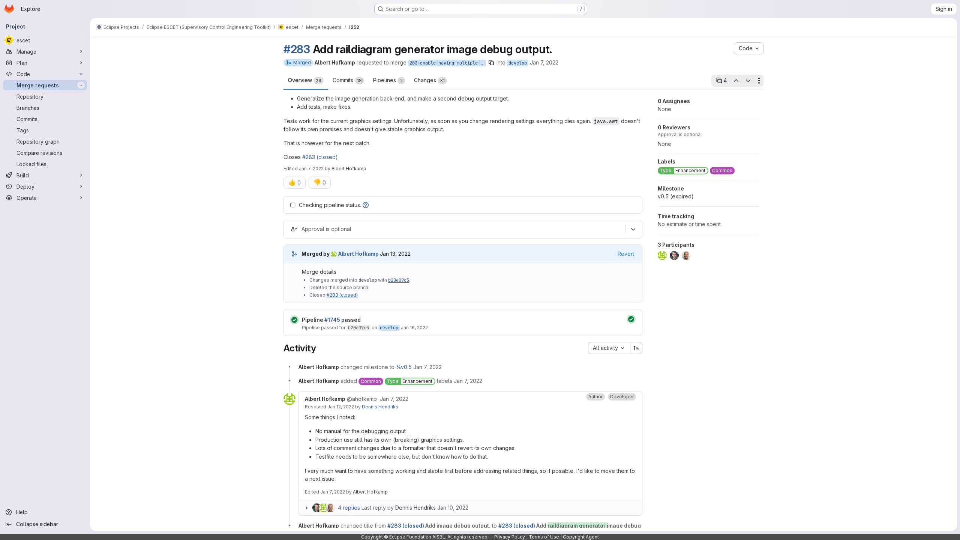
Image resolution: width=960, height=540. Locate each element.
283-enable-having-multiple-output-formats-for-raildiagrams (448, 63)
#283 (297, 49)
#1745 (332, 319)
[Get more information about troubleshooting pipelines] (366, 205)
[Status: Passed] (294, 319)
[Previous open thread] (736, 81)
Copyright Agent (581, 537)
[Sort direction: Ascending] (636, 348)
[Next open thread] (748, 81)
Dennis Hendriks (380, 407)
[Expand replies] (306, 507)
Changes (429, 80)
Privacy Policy (509, 537)
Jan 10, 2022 (452, 507)
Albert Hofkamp (370, 492)
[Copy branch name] (491, 62)
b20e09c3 (398, 280)
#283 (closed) (320, 157)
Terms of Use (544, 537)
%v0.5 (404, 367)
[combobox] (609, 348)
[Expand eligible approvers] (633, 229)
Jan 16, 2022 (414, 327)
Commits (347, 80)
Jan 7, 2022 (544, 62)
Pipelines (388, 80)
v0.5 (676, 196)
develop (517, 63)
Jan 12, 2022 (340, 407)
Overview (304, 80)
